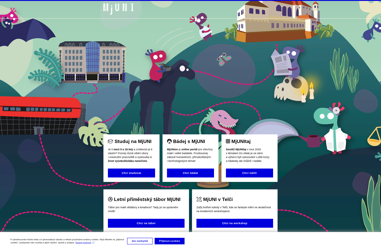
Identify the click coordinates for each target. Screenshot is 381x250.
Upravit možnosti (83, 242)
